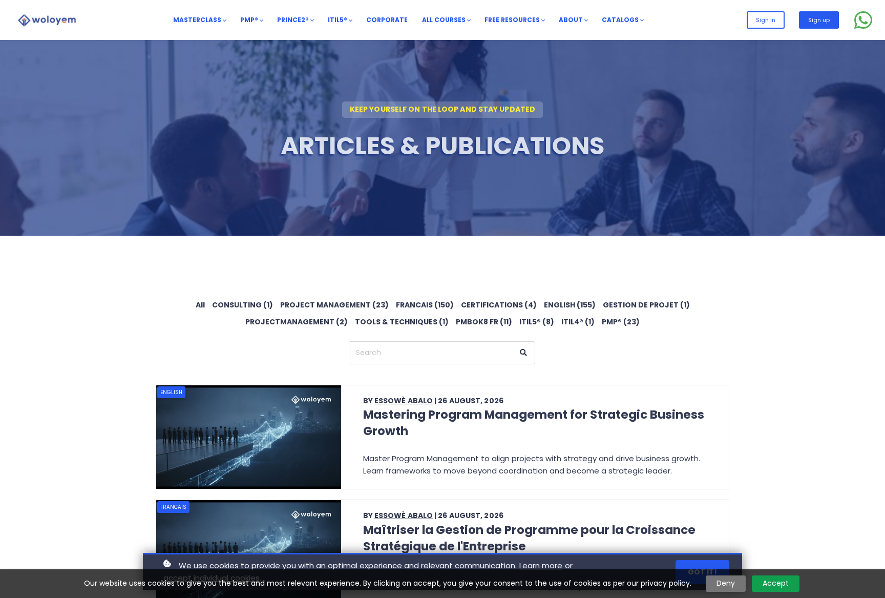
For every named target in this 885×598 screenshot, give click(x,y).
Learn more (540, 565)
